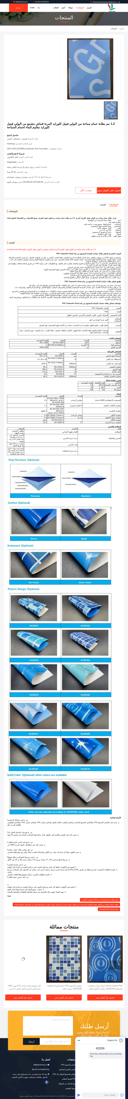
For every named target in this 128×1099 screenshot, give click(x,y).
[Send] (79, 1095)
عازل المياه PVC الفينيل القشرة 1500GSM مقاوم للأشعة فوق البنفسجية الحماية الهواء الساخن (24, 987)
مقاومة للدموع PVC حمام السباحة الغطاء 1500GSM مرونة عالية (105, 987)
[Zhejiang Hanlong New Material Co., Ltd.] (112, 7)
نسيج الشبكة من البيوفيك (67, 1084)
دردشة (18, 8)
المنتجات (80, 8)
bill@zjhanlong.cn (22, 2)
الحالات (55, 8)
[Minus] (78, 1040)
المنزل (89, 8)
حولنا (71, 8)
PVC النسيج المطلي (69, 1079)
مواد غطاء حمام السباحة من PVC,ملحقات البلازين (100, 900)
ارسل (31, 1041)
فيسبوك (46, 1082)
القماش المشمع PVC (68, 1065)
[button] (118, 964)
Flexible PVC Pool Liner (109, 909)
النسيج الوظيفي (70, 1088)
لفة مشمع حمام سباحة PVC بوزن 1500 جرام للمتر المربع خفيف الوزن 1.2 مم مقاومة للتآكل (65, 987)
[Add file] (122, 1095)
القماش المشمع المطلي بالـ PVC (64, 1074)
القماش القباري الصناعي (67, 1069)
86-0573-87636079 (42, 2)
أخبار (63, 8)
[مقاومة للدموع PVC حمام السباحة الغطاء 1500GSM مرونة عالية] (105, 959)
